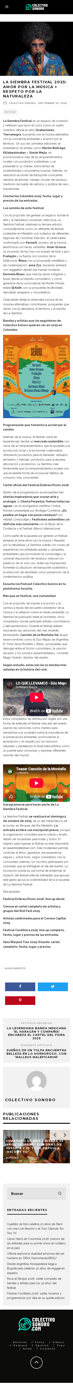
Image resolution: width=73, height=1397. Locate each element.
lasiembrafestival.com (21, 848)
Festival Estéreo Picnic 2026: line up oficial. (34, 899)
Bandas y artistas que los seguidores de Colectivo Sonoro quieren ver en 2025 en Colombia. (32, 325)
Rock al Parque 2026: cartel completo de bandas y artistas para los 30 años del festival (34, 1283)
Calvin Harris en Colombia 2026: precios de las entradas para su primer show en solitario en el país (36, 1243)
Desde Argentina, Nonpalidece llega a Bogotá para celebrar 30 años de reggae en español (36, 1268)
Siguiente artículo (36, 1045)
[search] (60, 1194)
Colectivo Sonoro (22, 103)
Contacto (48, 1348)
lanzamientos (16, 968)
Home (27, 1348)
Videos (58, 1342)
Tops (61, 1345)
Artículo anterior (36, 1023)
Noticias (10, 112)
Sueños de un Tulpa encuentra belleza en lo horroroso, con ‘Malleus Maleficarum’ (36, 1053)
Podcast (21, 1345)
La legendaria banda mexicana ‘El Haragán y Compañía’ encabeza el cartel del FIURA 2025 (36, 1033)
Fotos (40, 1342)
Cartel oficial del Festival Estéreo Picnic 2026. (36, 485)
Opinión (42, 1345)
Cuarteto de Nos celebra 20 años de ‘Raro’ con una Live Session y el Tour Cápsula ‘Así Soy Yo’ (35, 1229)
